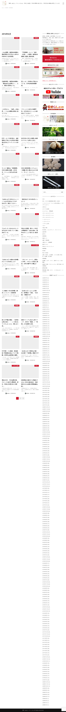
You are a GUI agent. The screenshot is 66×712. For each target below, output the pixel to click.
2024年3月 (44, 325)
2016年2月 (44, 527)
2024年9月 (44, 313)
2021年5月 (44, 396)
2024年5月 (44, 321)
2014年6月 (44, 569)
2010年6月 (44, 669)
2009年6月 (44, 694)
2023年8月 (44, 340)
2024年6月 (44, 319)
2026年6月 (44, 280)
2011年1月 (44, 654)
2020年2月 (44, 427)
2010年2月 (44, 677)
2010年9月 (44, 663)
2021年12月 (45, 382)
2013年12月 (45, 582)
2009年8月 (44, 690)
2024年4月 (44, 323)
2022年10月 (45, 361)
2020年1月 (44, 430)
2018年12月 (45, 457)
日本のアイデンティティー (48, 246)
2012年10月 (45, 611)
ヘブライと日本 (45, 223)
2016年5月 (44, 521)
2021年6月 (44, 394)
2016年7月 (44, 517)
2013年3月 (44, 600)
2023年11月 (45, 334)
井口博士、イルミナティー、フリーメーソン (52, 229)
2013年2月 (44, 602)
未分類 (43, 250)
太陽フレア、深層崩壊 (47, 242)
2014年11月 (45, 559)
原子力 (43, 234)
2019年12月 (45, 432)
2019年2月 (44, 452)
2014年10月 (45, 561)
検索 (62, 192)
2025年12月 (45, 290)
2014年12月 (45, 557)
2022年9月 (44, 363)
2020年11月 (45, 409)
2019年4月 (44, 448)
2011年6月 (44, 644)
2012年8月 (44, 615)
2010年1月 (44, 679)
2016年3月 (44, 525)
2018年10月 (45, 461)
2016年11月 (45, 509)
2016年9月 (44, 513)
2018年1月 (44, 480)
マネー (43, 225)
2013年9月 (44, 588)
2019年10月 (45, 436)
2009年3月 (44, 700)
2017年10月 (45, 486)
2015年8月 (44, 540)
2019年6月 (44, 444)
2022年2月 (44, 378)
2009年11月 (45, 684)
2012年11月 (45, 609)
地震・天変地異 (45, 240)
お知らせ (44, 206)
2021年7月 (44, 392)
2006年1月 (44, 704)
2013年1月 (44, 604)
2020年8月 (44, 415)
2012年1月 (44, 629)
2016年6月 (44, 519)
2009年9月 (44, 688)
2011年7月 (44, 642)
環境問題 (44, 258)
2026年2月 (44, 286)
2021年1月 (44, 405)
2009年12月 (45, 682)
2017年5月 (44, 496)
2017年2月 (44, 502)
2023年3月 (44, 350)
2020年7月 (44, 417)
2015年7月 (44, 542)
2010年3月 (44, 675)
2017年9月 (44, 488)
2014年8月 (44, 565)
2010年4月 (44, 673)
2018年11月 (45, 459)
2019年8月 (44, 440)
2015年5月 (44, 546)
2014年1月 (44, 579)
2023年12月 (45, 332)
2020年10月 (45, 411)
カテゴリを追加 (45, 209)
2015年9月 (44, 538)
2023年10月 (45, 336)
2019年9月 (44, 438)
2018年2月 (44, 477)
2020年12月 (45, 407)
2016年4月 (44, 523)
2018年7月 (44, 467)
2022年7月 (44, 367)
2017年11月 (45, 484)
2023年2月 (44, 353)
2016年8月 (44, 515)
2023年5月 (44, 346)
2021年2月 (44, 402)
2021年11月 (45, 384)
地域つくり (44, 238)
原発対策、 (44, 236)
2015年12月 (45, 532)
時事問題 (44, 248)
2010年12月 (45, 657)
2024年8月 (44, 315)
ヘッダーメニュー (46, 219)
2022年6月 (44, 369)
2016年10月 (45, 511)
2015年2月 (44, 552)
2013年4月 (44, 598)
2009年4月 (44, 698)
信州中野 (44, 231)
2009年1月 (44, 702)
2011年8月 (44, 640)
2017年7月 (44, 492)
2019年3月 (44, 450)
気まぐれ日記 (45, 252)
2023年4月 (44, 348)
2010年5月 (44, 671)
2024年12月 (45, 309)
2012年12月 (45, 607)
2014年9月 (44, 563)
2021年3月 (44, 400)
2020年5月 (44, 421)
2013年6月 (44, 594)
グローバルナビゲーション (48, 213)
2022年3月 (44, 375)
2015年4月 (44, 548)
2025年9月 (44, 294)
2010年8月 (44, 665)
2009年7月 (44, 692)
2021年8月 (44, 390)
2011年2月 (44, 652)
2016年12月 (45, 507)
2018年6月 (44, 469)
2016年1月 (44, 529)
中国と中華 (44, 227)
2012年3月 (44, 625)
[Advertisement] (33, 21)
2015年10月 (45, 536)
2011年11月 (45, 634)
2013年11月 (45, 584)
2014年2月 (44, 577)
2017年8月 (44, 490)
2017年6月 (44, 494)
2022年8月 (44, 365)
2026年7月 (44, 278)
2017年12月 (45, 482)
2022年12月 (45, 357)
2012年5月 (44, 621)
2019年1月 (44, 455)
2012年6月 (44, 619)
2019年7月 (44, 442)
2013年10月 (45, 586)
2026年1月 (44, 288)
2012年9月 (44, 613)
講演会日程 (44, 268)
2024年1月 (44, 330)
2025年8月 (44, 296)
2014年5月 (44, 571)
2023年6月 (44, 344)
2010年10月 (45, 661)
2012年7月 (44, 617)
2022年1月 (44, 380)
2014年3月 (44, 575)
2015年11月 (45, 534)
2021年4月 (44, 398)
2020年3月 (44, 425)
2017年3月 (44, 500)
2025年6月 (44, 300)
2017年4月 (44, 498)
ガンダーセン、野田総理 (47, 211)
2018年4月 (44, 473)
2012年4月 (44, 623)
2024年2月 (44, 328)
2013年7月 (44, 592)
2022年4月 (44, 373)
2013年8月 (44, 590)
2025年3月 (44, 303)
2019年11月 (45, 434)
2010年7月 (44, 667)
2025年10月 (45, 292)
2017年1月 (44, 505)
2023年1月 (44, 355)
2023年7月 (44, 342)
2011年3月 (44, 650)
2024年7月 (44, 317)
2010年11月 (45, 659)
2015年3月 (44, 550)
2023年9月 (44, 338)
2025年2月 (44, 305)
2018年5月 (44, 471)
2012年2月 (44, 627)
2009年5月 (44, 696)
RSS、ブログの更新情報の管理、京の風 (50, 201)
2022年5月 (44, 371)
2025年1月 (44, 307)
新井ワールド (45, 244)
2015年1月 (44, 554)
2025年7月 (44, 298)
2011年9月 (44, 638)
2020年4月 (44, 423)
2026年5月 (44, 282)
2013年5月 (44, 596)
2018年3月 (44, 475)
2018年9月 (44, 463)
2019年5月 (44, 446)
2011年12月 (45, 632)
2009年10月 (45, 686)
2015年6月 (44, 544)
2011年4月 (44, 648)
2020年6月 (44, 419)
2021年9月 (44, 388)
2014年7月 (44, 567)
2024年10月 (45, 311)
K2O (43, 199)
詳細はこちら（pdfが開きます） (49, 80)
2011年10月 (45, 636)
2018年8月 (44, 465)
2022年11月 (45, 359)
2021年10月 (45, 386)
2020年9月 (44, 413)
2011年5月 (44, 646)
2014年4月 (44, 573)
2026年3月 (44, 284)
